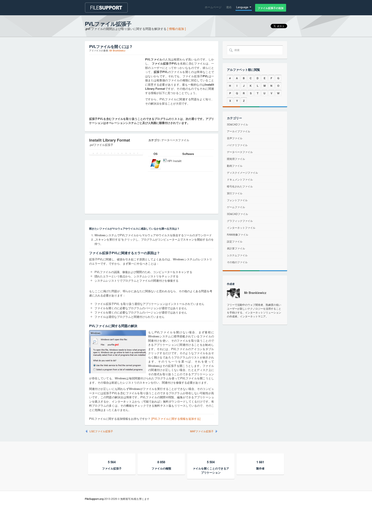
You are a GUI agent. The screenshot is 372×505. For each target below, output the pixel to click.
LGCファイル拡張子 (101, 431)
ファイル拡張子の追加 (271, 8)
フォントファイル (237, 200)
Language (242, 7)
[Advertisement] (116, 84)
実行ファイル (234, 193)
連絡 (229, 7)
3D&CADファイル (237, 124)
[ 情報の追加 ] (176, 28)
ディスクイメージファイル (242, 172)
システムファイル (237, 255)
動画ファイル (234, 165)
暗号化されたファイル (240, 186)
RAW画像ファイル (237, 234)
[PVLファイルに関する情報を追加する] (175, 419)
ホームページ (213, 7)
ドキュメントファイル (240, 179)
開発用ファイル (236, 159)
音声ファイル (234, 138)
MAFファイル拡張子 (202, 431)
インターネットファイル (241, 227)
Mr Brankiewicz (117, 50)
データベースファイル (240, 152)
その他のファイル (237, 262)
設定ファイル (234, 241)
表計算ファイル (236, 248)
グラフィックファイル (240, 220)
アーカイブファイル (238, 131)
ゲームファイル (236, 207)
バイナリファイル (237, 145)
